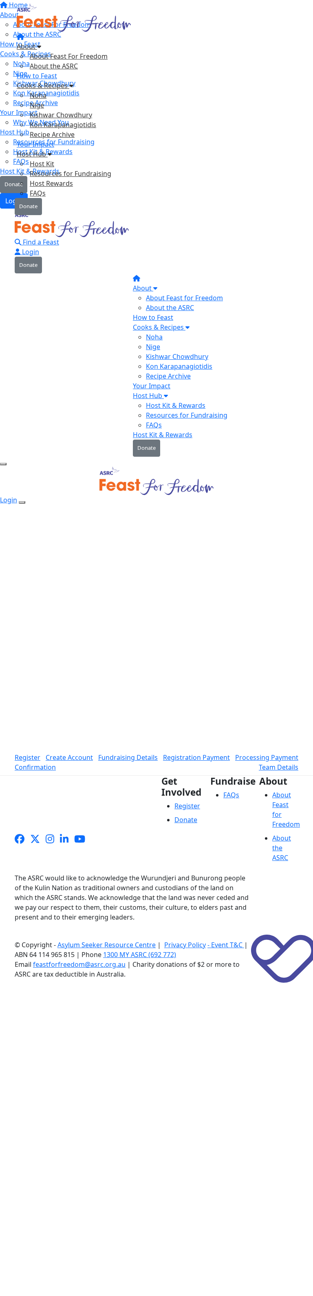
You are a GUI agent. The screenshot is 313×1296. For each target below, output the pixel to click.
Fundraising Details (128, 757)
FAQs (38, 193)
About (27, 46)
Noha (38, 95)
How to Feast (37, 75)
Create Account (69, 757)
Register (27, 757)
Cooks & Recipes (43, 85)
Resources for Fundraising (70, 173)
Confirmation (35, 767)
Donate (28, 206)
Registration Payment (196, 757)
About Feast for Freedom (184, 297)
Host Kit (42, 163)
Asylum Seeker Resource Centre (106, 944)
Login (29, 251)
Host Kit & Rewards (175, 405)
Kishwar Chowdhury (61, 114)
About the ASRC (54, 66)
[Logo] (75, 19)
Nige (37, 105)
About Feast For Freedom (69, 56)
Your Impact (35, 144)
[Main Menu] (3, 464)
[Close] (22, 502)
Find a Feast (40, 242)
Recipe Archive (52, 134)
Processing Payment (266, 757)
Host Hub (32, 154)
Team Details (278, 767)
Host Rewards (51, 183)
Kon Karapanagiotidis (63, 124)
